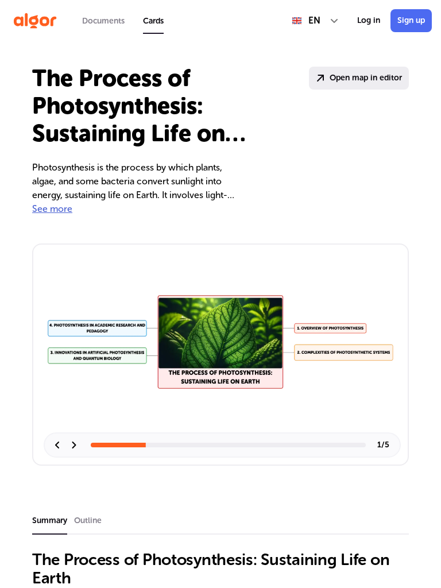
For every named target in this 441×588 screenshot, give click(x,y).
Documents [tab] (103, 21)
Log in (368, 20)
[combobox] (315, 20)
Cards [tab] (153, 21)
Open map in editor (366, 78)
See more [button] (52, 208)
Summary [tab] (49, 520)
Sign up (411, 20)
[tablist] (123, 21)
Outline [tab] (88, 520)
